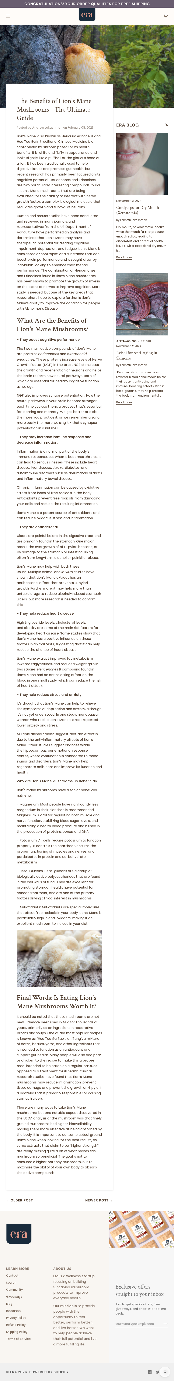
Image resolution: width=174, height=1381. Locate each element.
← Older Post (19, 1200)
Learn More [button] (17, 1269)
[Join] (162, 1324)
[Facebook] (150, 1372)
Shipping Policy (17, 1332)
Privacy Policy (16, 1318)
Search (11, 1283)
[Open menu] (12, 16)
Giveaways (14, 1297)
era (13, 1372)
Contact (12, 1276)
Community (14, 1290)
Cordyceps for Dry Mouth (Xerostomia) (137, 210)
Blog (9, 1304)
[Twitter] (158, 1372)
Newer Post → (99, 1200)
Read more (124, 257)
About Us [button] (62, 1269)
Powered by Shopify (49, 1372)
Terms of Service (18, 1339)
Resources (13, 1311)
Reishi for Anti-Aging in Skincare (136, 355)
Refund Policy (16, 1325)
